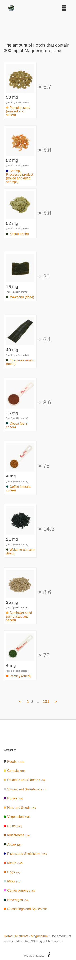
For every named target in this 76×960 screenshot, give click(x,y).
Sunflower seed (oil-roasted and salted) (19, 616)
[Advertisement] (38, 25)
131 (46, 701)
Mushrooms (18, 835)
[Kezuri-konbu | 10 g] (20, 220)
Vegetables (18, 816)
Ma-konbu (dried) (22, 297)
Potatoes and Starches (26, 780)
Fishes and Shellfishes (27, 853)
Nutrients (21, 936)
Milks (13, 881)
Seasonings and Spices (27, 909)
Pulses (15, 798)
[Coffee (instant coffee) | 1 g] (20, 472)
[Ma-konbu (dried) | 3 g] (20, 283)
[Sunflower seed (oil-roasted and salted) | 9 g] (20, 599)
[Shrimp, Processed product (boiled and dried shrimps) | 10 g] (20, 156)
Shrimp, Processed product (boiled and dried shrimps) (19, 176)
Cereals (16, 770)
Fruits (14, 826)
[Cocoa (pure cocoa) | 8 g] (20, 409)
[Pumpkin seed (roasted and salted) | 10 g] (20, 93)
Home (8, 936)
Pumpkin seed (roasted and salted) (18, 111)
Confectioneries (21, 890)
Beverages (17, 900)
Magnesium (39, 936)
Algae (14, 844)
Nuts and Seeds (21, 807)
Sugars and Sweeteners (26, 789)
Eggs (13, 872)
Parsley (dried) (20, 676)
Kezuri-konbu (19, 234)
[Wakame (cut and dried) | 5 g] (20, 535)
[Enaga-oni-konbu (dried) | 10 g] (20, 346)
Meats (15, 863)
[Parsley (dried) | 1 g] (20, 662)
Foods (15, 761)
